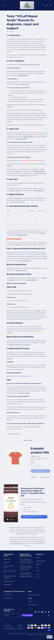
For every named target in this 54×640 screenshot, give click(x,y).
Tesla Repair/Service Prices (9, 566)
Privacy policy (39, 633)
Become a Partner (14, 344)
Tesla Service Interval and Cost (10, 571)
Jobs (37, 574)
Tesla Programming (9, 581)
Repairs (30, 598)
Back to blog (28, 440)
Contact (35, 113)
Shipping (39, 458)
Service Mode (35, 64)
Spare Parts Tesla (32, 604)
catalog (11, 190)
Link (20, 73)
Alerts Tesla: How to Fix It (34, 594)
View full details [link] (45, 477)
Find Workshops (8, 594)
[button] (3, 5)
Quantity (33, 462)
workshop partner (16, 543)
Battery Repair (7, 584)
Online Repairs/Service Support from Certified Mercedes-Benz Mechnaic (26, 561)
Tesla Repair (7, 562)
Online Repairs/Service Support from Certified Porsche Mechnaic (25, 568)
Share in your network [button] (13, 433)
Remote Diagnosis (26, 64)
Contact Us (41, 73)
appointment (24, 175)
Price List (9, 166)
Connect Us (38, 110)
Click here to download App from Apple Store (32, 517)
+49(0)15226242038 (23, 75)
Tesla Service (7, 559)
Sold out (40, 471)
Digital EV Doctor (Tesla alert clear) (19, 633)
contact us (10, 136)
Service (30, 601)
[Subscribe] (19, 615)
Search (38, 557)
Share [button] (33, 477)
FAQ (37, 567)
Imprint (38, 577)
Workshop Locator (21, 138)
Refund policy (31, 633)
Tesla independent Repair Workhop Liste (10, 577)
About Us (38, 564)
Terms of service (46, 633)
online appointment (21, 270)
